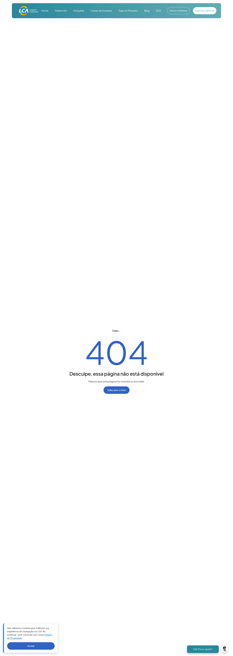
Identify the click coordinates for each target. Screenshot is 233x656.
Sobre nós (61, 10)
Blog (146, 10)
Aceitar (31, 646)
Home (44, 10)
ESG (158, 10)
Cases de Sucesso (101, 10)
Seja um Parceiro (128, 10)
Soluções (78, 10)
